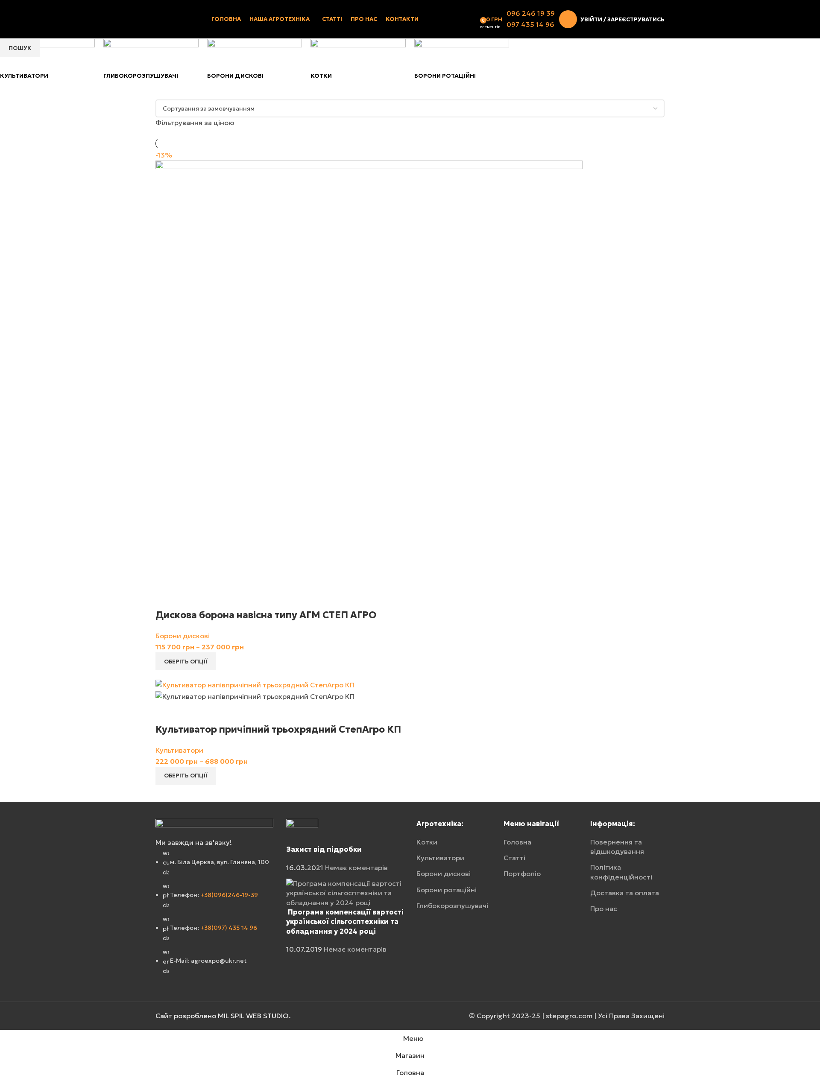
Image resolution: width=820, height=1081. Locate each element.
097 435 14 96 (530, 24)
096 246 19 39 (531, 13)
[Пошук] (474, 19)
